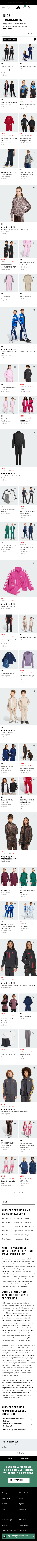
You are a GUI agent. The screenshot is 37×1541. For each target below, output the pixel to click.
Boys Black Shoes (6, 1239)
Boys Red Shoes (28, 1223)
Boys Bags (5, 1235)
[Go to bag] (33, 7)
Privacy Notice (23, 1525)
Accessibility (23, 1530)
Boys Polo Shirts (28, 1218)
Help (3, 1509)
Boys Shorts (29, 1226)
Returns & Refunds (25, 1493)
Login (10, 1458)
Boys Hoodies (18, 1226)
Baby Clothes (6, 1218)
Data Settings (23, 1520)
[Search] (28, 7)
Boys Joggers (18, 1239)
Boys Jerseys (18, 1235)
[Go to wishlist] (8, 7)
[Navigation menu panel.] (3, 7)
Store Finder (23, 1509)
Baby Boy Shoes (5, 1231)
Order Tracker (6, 1498)
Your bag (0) (25, 1458)
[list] (18, 34)
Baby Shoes (6, 1222)
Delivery (4, 1493)
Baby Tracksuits (5, 1227)
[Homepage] (18, 8)
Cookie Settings (7, 1520)
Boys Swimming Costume (29, 1239)
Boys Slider (29, 1231)
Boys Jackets (18, 1231)
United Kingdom (21, 1538)
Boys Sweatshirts (29, 1235)
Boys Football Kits (18, 1218)
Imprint (4, 1504)
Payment (21, 1504)
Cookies (4, 1525)
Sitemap (21, 1498)
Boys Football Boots (18, 1223)
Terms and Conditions (9, 1530)
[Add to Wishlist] (15, 47)
